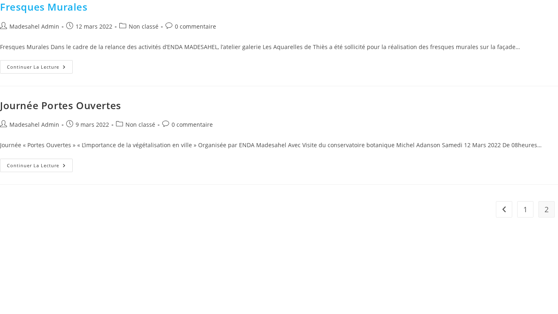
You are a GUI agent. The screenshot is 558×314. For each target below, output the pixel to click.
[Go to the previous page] (504, 209)
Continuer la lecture (40, 65)
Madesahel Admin (34, 26)
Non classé (143, 26)
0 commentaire (195, 26)
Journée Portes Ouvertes (60, 105)
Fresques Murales (44, 6)
